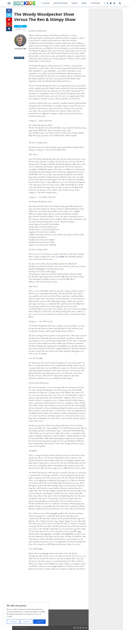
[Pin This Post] (9, 20)
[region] (26, 614)
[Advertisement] (58, 587)
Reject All (26, 622)
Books (84, 3)
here (62, 257)
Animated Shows (60, 3)
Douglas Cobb (20, 49)
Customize (13, 622)
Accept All (39, 622)
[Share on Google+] (9, 24)
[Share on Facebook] (9, 11)
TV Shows (45, 3)
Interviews (95, 3)
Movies (75, 3)
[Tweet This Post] (9, 15)
